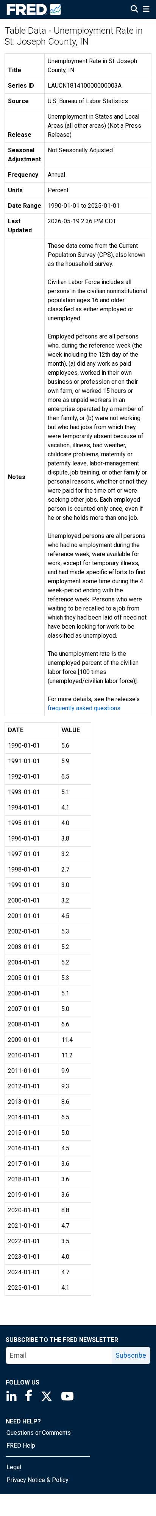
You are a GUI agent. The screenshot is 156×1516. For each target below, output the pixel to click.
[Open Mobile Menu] (146, 10)
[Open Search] (134, 10)
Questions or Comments (38, 1432)
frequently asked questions (84, 708)
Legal (13, 1467)
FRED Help (20, 1445)
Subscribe (130, 1355)
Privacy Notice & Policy (37, 1480)
